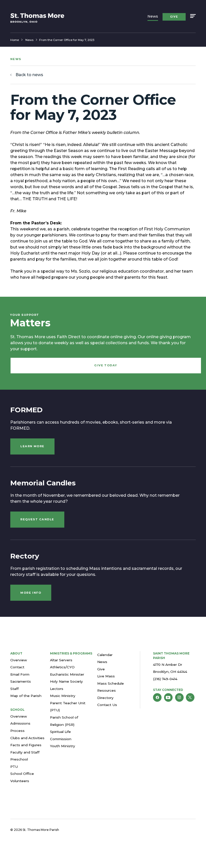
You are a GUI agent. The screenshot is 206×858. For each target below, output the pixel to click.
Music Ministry (62, 696)
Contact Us (107, 705)
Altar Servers (61, 660)
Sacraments (20, 681)
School (17, 710)
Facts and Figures (25, 745)
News (152, 16)
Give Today (105, 365)
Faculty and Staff (24, 752)
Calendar (105, 655)
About (16, 653)
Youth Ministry (62, 746)
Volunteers (19, 781)
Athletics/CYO (62, 667)
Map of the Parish (25, 696)
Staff (14, 689)
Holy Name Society (66, 681)
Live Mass (106, 676)
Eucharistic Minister (67, 674)
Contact (17, 667)
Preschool (19, 759)
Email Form (19, 674)
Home (14, 40)
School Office (22, 774)
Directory (105, 698)
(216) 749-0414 (165, 679)
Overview (18, 660)
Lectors (56, 689)
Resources (106, 690)
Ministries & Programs (71, 653)
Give (174, 16)
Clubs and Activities (27, 738)
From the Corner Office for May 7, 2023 (66, 40)
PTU (14, 767)
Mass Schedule (110, 683)
